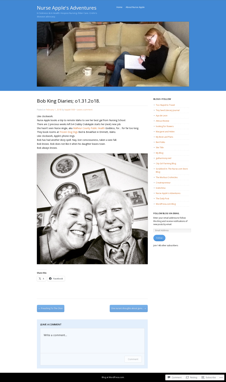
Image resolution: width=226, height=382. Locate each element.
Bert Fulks (160, 142)
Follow (159, 238)
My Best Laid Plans (164, 136)
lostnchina (160, 188)
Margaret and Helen (165, 131)
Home (119, 7)
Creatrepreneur (163, 182)
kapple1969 (70, 109)
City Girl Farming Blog (166, 163)
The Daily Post (162, 198)
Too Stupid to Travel (165, 105)
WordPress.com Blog (166, 204)
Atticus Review (162, 120)
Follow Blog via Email (166, 213)
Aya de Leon (161, 115)
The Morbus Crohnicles (167, 177)
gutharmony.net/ (163, 158)
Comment (133, 359)
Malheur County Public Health (89, 128)
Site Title (160, 147)
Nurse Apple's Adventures (66, 7)
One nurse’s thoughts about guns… (128, 308)
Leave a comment (84, 109)
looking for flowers (165, 126)
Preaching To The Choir (51, 308)
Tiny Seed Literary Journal (168, 110)
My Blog (159, 153)
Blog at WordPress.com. (113, 377)
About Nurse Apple (135, 7)
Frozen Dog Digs (69, 132)
